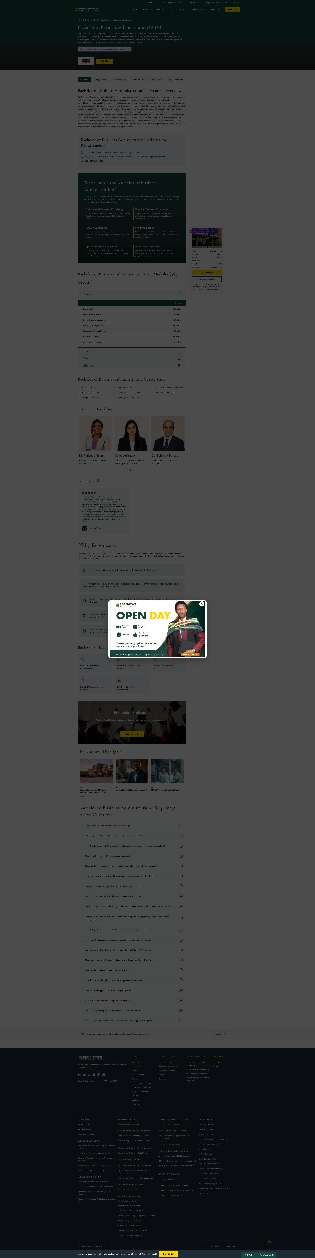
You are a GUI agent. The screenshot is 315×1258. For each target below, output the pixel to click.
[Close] (201, 603)
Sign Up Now (168, 1254)
